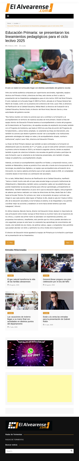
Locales (23, 46)
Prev (11, 242)
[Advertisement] (39, 388)
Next (67, 242)
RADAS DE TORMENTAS (14, 439)
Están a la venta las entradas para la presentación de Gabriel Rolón (56, 319)
